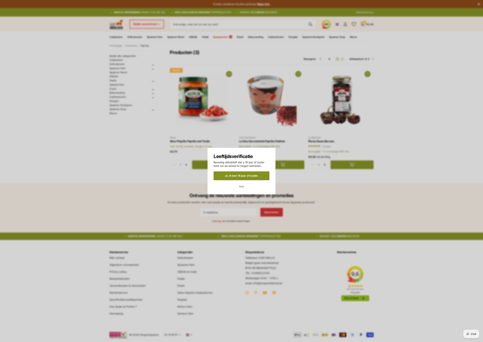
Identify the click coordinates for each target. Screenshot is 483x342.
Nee (241, 186)
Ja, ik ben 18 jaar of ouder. (241, 175)
